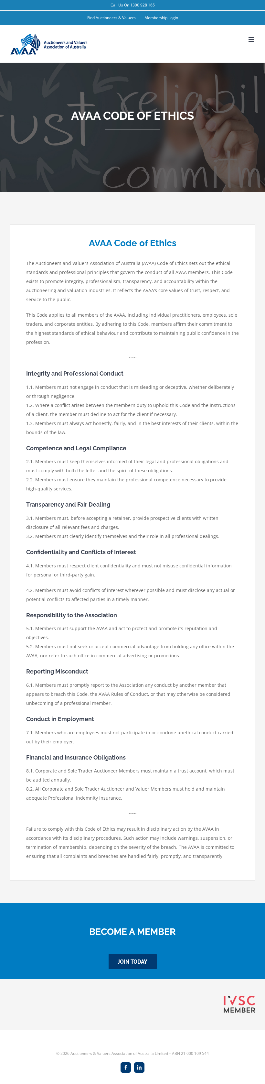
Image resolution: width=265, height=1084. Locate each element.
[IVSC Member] (239, 998)
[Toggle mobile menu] (252, 39)
